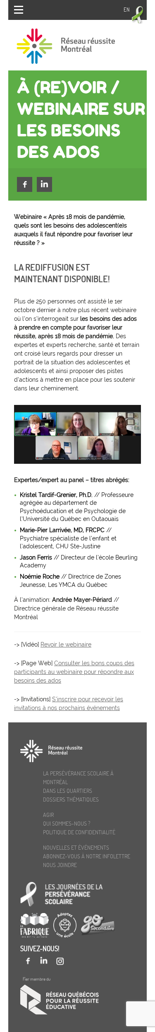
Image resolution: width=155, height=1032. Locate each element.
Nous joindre (60, 864)
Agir (48, 814)
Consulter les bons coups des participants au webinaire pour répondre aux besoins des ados (74, 672)
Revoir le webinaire (66, 644)
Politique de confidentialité (79, 832)
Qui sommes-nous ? (67, 823)
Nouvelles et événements (76, 847)
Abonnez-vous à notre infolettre (86, 856)
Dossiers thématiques (71, 799)
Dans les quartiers (67, 790)
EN (126, 9)
